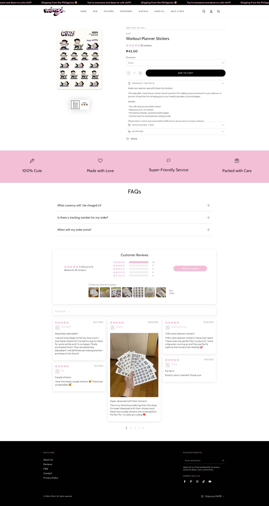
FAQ (45, 468)
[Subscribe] (224, 460)
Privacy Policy (50, 477)
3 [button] (135, 428)
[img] (62, 322)
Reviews (47, 464)
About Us (48, 459)
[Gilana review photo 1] (134, 365)
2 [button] (131, 428)
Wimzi (128, 33)
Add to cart (185, 73)
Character (131, 57)
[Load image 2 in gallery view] (84, 105)
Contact (47, 473)
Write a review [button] (190, 268)
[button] (203, 11)
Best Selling (138, 28)
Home (128, 28)
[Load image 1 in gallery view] (75, 105)
